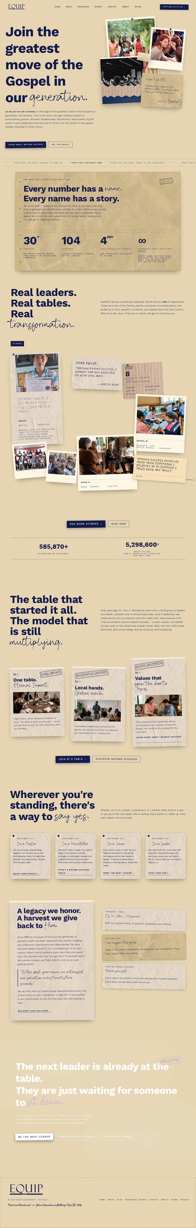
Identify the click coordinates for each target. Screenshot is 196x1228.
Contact (112, 7)
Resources (83, 7)
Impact (125, 7)
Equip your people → (26, 874)
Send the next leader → (119, 873)
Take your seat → (159, 873)
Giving (138, 7)
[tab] (17, 343)
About (69, 7)
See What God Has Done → (34, 1011)
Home (57, 7)
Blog (120, 1200)
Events (98, 7)
